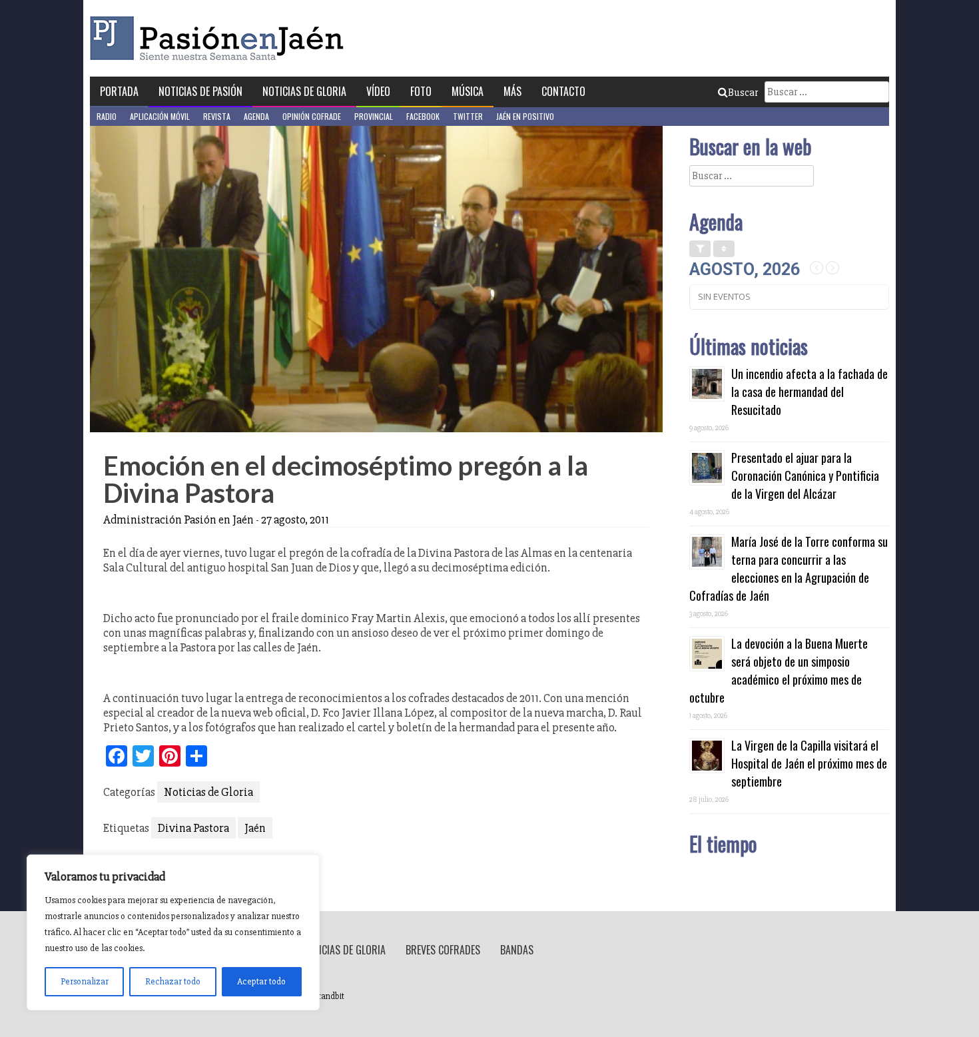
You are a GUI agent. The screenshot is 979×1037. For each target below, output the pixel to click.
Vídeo (378, 91)
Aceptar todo (261, 981)
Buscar (743, 92)
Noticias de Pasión (200, 91)
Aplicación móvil (160, 116)
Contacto (563, 91)
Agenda (256, 116)
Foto (421, 91)
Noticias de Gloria (304, 91)
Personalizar (85, 981)
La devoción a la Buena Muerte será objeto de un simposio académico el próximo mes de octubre (778, 670)
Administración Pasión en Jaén (178, 519)
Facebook (423, 116)
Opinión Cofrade (311, 116)
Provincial (373, 116)
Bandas (516, 950)
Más (512, 91)
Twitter (468, 116)
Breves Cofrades (443, 950)
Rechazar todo (172, 981)
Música (468, 91)
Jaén (255, 828)
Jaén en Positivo (525, 116)
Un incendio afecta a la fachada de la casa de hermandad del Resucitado (809, 391)
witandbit (327, 996)
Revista (216, 116)
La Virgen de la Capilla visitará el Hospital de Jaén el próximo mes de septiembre (809, 763)
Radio (107, 116)
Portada (119, 91)
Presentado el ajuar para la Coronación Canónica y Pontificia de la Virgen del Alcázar (805, 475)
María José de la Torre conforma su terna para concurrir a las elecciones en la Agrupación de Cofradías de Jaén (788, 568)
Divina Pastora (193, 828)
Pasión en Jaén (220, 38)
